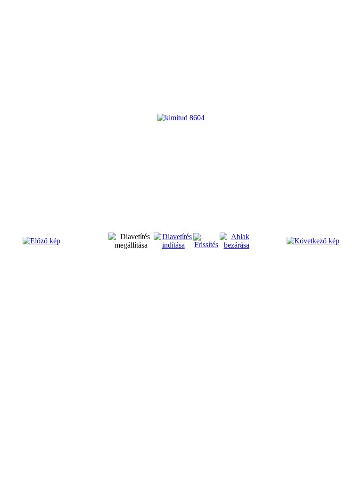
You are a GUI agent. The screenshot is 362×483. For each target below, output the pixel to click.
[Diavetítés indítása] (173, 245)
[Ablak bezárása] (237, 245)
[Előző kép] (41, 241)
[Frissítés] (206, 245)
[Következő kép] (313, 241)
